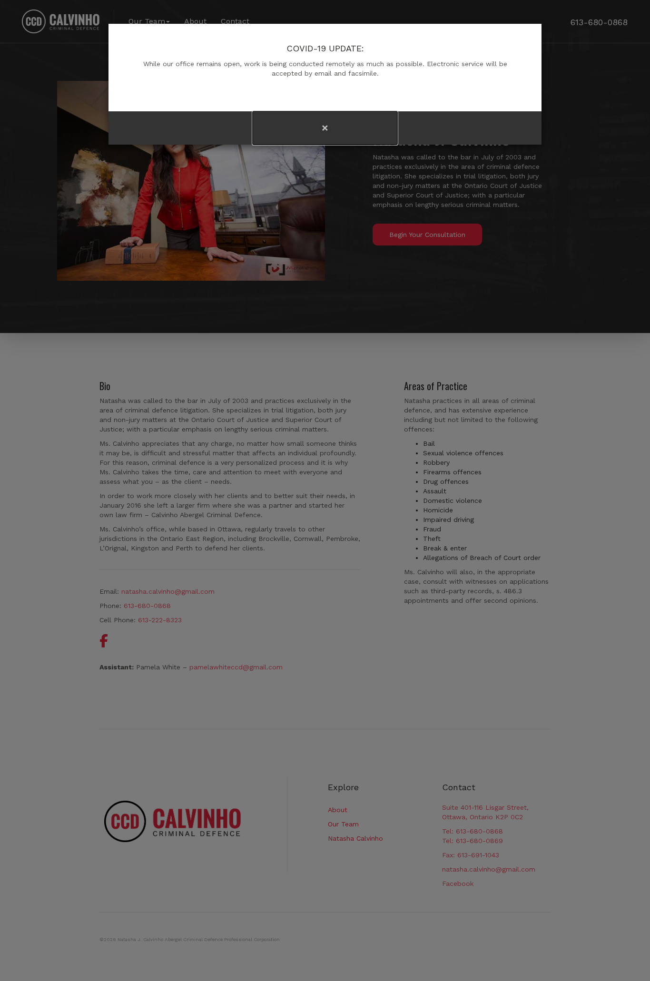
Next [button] (469, 128)
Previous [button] (180, 128)
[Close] (325, 128)
